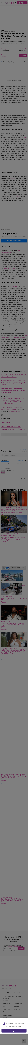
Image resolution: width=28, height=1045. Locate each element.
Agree (14, 1031)
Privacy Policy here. (11, 1028)
